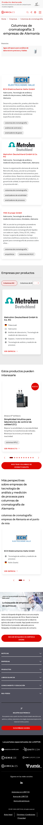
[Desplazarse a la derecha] (38, 283)
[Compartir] (31, 12)
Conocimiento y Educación (13, 685)
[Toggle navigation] (40, 12)
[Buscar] (27, 12)
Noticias (5, 653)
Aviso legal (8, 814)
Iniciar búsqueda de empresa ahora (21, 638)
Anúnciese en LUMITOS (21, 792)
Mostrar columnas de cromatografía (21, 465)
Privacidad (22, 818)
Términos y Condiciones (26, 814)
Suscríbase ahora (21, 728)
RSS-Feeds (5, 693)
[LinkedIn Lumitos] (21, 783)
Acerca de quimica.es (21, 801)
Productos (6, 669)
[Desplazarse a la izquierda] (35, 283)
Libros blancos (8, 677)
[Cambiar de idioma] (35, 12)
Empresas (5, 661)
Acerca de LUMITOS (20, 796)
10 (33, 457)
